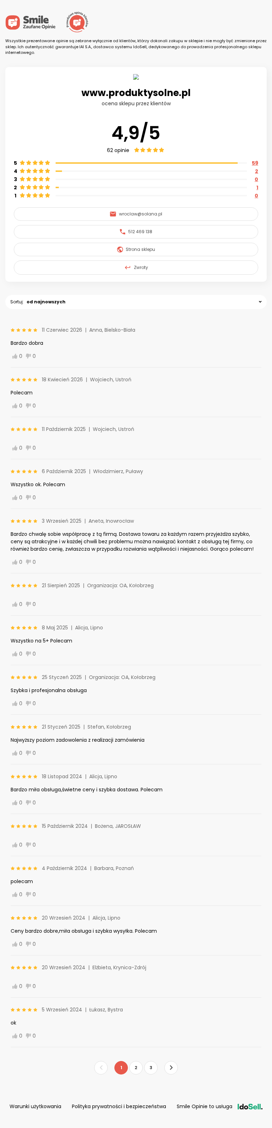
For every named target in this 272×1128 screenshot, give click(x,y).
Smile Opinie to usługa (204, 1106)
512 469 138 (140, 232)
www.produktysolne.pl (136, 92)
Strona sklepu (140, 249)
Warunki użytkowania (35, 1106)
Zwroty (141, 267)
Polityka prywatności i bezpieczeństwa (119, 1106)
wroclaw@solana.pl (140, 214)
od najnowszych (46, 302)
